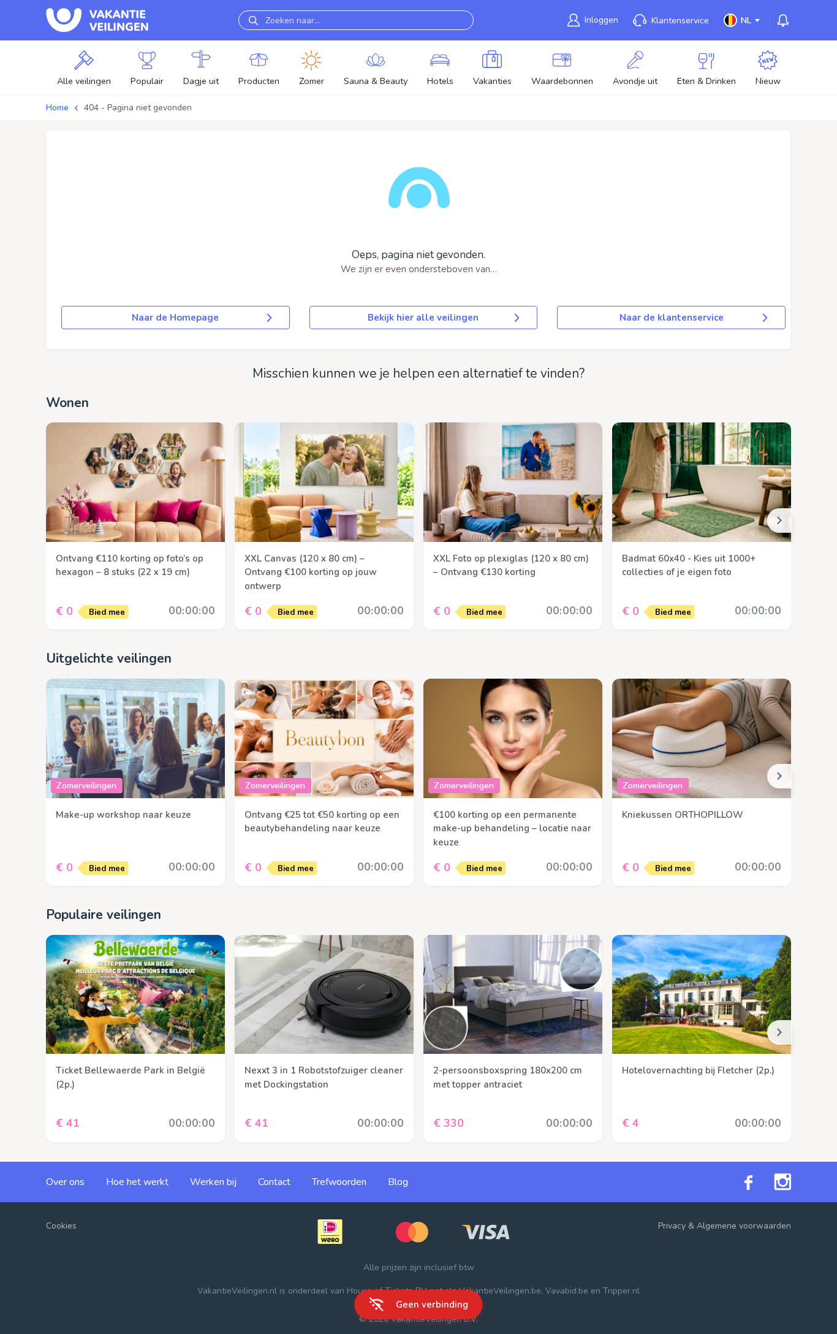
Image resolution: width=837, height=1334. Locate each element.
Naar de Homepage (175, 317)
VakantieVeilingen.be (500, 1291)
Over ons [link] (65, 1182)
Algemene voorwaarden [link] (744, 1226)
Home (57, 107)
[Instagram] (771, 1182)
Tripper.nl (621, 1291)
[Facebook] (737, 1181)
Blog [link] (398, 1182)
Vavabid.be (566, 1291)
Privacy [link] (672, 1226)
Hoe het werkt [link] (137, 1182)
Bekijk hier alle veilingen (423, 317)
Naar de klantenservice (671, 317)
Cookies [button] (61, 1226)
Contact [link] (274, 1182)
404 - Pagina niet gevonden (138, 107)
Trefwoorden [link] (339, 1182)
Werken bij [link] (213, 1182)
